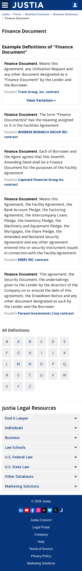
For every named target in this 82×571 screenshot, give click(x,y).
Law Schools (15, 447)
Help (41, 541)
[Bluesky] (49, 510)
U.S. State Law (17, 466)
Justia (5, 14)
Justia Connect (41, 520)
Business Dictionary (65, 14)
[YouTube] (26, 510)
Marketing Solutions (22, 486)
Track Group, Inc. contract (38, 92)
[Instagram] (38, 510)
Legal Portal (41, 527)
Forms (17, 14)
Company (41, 534)
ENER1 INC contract (33, 259)
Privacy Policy (41, 556)
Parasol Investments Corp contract (46, 313)
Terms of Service (41, 549)
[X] (55, 510)
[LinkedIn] (21, 510)
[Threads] (44, 510)
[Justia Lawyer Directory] (61, 510)
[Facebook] (32, 510)
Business (12, 437)
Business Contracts (37, 14)
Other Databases (19, 476)
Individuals (14, 427)
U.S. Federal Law (18, 457)
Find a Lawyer (16, 418)
